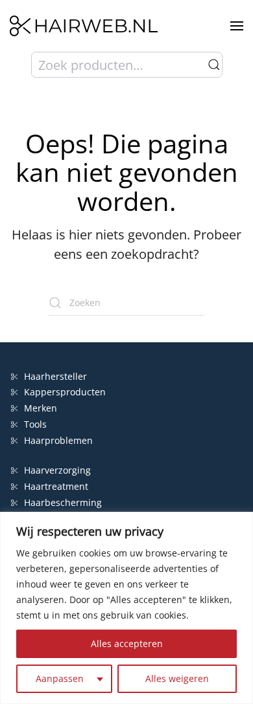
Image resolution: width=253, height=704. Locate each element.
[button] (236, 26)
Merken (40, 408)
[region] (126, 608)
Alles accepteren (127, 643)
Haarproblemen (58, 440)
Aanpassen (60, 678)
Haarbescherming (63, 502)
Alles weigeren (177, 678)
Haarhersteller (55, 376)
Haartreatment (56, 486)
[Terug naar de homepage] (84, 26)
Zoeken (214, 65)
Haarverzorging (57, 470)
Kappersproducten (65, 392)
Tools (35, 424)
